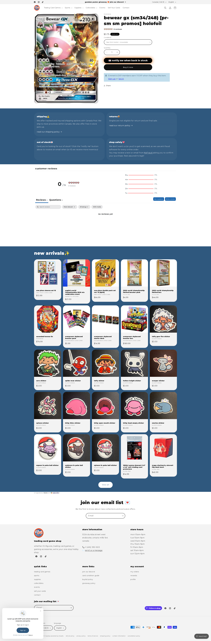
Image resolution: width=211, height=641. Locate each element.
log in (121, 79)
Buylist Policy (87, 579)
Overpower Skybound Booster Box (132, 337)
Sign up (112, 79)
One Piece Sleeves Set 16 (46, 290)
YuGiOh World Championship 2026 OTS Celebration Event (75, 292)
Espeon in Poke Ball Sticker (47, 465)
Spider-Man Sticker (73, 381)
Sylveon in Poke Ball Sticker (105, 465)
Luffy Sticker (99, 381)
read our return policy (119, 125)
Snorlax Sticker (158, 423)
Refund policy (70, 636)
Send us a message (94, 550)
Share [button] (108, 86)
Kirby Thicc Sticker (72, 423)
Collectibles (38, 583)
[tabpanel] (105, 221)
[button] (53, 7)
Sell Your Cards (40, 591)
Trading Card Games (42, 572)
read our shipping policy (48, 132)
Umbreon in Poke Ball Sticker (74, 466)
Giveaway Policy (88, 583)
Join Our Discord (88, 572)
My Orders (134, 572)
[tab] (56, 200)
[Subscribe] (122, 516)
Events (37, 587)
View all (105, 485)
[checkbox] (97, 207)
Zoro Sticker (41, 381)
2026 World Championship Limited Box (163, 291)
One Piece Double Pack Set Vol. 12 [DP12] (105, 291)
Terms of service (93, 636)
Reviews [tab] (41, 200)
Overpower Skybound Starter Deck (103, 337)
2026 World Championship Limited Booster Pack (134, 291)
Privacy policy (81, 636)
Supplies (37, 579)
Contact (37, 595)
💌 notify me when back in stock (128, 60)
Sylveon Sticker (42, 423)
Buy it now (128, 67)
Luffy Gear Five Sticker (161, 336)
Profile (133, 579)
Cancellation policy (134, 636)
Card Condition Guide (90, 576)
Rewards (133, 576)
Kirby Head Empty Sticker (133, 423)
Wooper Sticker (158, 381)
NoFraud (148, 153)
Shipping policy (105, 636)
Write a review (170, 199)
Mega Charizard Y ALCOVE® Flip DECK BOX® (162, 466)
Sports (36, 576)
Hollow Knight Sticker (132, 381)
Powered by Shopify (57, 636)
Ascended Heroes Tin (44, 336)
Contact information (119, 636)
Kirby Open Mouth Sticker (104, 423)
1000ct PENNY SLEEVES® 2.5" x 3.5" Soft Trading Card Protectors (134, 467)
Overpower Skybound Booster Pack (74, 337)
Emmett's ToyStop (44, 636)
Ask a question (158, 199)
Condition (107, 37)
